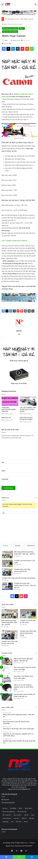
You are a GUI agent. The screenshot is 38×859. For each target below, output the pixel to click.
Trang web (5, 479)
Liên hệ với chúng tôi (8, 802)
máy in (33, 815)
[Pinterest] (18, 311)
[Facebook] (3, 311)
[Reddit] (21, 311)
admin (6, 40)
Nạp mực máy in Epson (10, 31)
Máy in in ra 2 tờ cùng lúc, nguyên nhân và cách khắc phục (23, 687)
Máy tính (24, 818)
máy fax (26, 815)
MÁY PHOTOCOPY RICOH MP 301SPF (26, 418)
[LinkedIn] (10, 311)
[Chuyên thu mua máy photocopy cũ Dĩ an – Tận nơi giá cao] (7, 586)
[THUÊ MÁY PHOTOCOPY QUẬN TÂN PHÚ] (10, 401)
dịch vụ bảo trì (17, 815)
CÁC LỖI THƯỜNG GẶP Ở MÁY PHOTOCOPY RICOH (28, 409)
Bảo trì (20, 808)
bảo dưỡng (13, 808)
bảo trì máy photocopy (9, 811)
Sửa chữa (18, 821)
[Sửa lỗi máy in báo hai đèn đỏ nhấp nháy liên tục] (7, 697)
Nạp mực (31, 818)
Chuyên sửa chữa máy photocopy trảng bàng (18, 578)
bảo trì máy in (28, 808)
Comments (31, 545)
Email (3, 471)
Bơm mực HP (6, 417)
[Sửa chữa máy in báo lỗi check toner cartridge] (7, 670)
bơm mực (5, 808)
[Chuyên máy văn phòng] (8, 4)
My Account (5, 799)
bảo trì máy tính (7, 815)
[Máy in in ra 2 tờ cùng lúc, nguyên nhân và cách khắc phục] (7, 687)
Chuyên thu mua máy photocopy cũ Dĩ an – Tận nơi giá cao (25, 585)
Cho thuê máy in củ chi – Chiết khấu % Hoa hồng (20, 19)
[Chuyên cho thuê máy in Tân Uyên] (7, 563)
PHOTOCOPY (28, 846)
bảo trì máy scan (21, 811)
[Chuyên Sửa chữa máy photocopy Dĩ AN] (7, 572)
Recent (5, 545)
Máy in (22, 28)
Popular (17, 545)
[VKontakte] (25, 311)
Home (5, 24)
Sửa (12, 821)
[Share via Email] (29, 311)
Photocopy (5, 821)
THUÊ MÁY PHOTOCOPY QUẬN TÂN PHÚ (9, 409)
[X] (6, 311)
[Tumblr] (14, 311)
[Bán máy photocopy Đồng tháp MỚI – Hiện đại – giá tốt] (7, 554)
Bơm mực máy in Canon (15, 24)
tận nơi (26, 821)
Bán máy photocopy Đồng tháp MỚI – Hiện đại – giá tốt (9, 622)
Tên (3, 462)
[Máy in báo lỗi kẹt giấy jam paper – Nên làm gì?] (7, 661)
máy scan (16, 818)
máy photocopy (7, 818)
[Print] (32, 311)
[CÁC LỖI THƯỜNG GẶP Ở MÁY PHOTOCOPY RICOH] (28, 401)
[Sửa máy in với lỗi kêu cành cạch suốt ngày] (7, 679)
